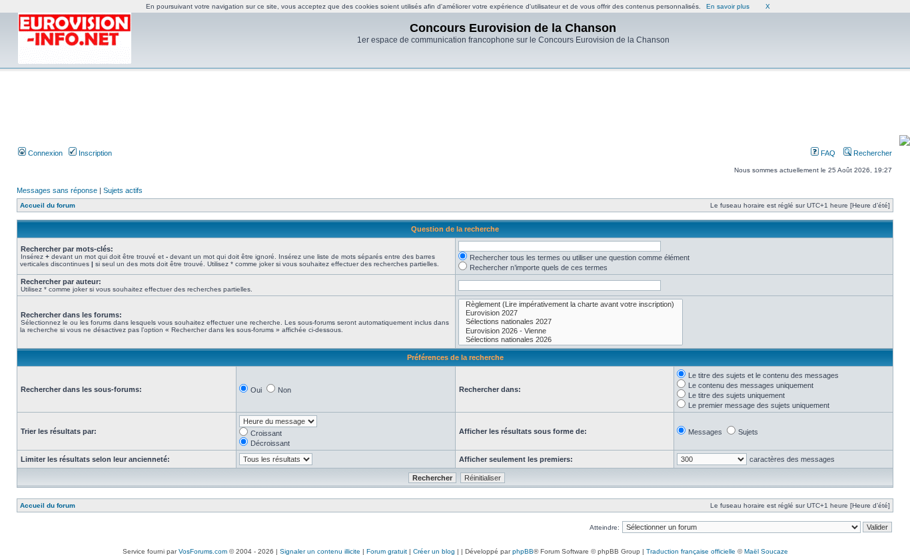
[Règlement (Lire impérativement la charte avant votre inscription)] (571, 304)
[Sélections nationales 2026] (571, 339)
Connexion (44, 153)
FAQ (827, 153)
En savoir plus (727, 6)
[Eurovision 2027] (571, 313)
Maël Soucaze (766, 551)
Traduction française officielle (690, 551)
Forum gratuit (386, 551)
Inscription (94, 153)
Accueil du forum (47, 205)
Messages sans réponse (57, 190)
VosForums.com (203, 551)
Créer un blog (434, 551)
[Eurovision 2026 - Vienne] (571, 331)
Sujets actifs (123, 190)
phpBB (523, 551)
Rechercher (871, 153)
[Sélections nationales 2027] (571, 321)
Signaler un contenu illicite (320, 551)
